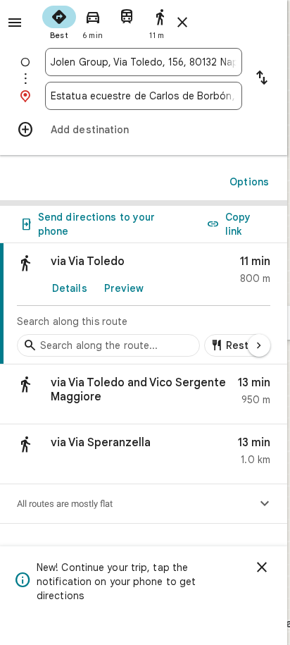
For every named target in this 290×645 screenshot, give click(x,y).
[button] (143, 394)
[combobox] (144, 62)
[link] (143, 303)
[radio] (59, 21)
